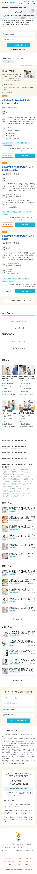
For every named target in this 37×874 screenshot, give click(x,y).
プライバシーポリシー (22, 847)
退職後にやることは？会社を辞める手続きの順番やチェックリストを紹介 (22, 535)
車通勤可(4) (5, 483)
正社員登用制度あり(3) (18, 488)
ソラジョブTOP (5, 7)
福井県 (20, 7)
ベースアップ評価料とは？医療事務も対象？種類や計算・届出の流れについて (22, 632)
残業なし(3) (30, 488)
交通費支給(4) (6, 473)
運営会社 (29, 844)
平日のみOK (28, 143)
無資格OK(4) (25, 476)
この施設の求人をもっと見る (18, 300)
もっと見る (5, 26)
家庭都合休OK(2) (17, 490)
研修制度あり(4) (29, 479)
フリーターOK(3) (20, 486)
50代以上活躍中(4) (7, 474)
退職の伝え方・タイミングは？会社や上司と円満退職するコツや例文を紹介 (22, 545)
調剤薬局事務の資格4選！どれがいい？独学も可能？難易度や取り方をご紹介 (21, 669)
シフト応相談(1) (6, 493)
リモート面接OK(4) (28, 483)
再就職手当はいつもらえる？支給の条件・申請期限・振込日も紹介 (21, 554)
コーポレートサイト (8, 858)
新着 (4, 212)
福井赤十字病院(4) (7, 455)
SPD (5, 421)
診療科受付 (5, 214)
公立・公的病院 (8, 92)
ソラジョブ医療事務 (14, 7)
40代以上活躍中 (19, 143)
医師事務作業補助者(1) (16, 449)
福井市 (25, 7)
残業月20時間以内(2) (8, 491)
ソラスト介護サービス (25, 858)
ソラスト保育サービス (9, 861)
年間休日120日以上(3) (8, 486)
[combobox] (18, 703)
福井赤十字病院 (8, 71)
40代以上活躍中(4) (26, 473)
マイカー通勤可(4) (24, 469)
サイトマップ (16, 850)
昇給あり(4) (5, 479)
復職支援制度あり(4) (16, 483)
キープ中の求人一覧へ (19, 328)
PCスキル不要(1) (27, 495)
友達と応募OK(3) (7, 488)
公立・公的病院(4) (7, 469)
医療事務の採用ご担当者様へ (27, 850)
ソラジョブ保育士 (24, 865)
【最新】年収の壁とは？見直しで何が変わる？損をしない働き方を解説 (22, 517)
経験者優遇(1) (6, 497)
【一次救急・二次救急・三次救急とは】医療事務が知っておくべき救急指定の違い (22, 642)
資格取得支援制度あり (8, 143)
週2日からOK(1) (26, 493)
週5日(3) (24, 485)
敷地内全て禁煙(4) (25, 471)
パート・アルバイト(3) (8, 461)
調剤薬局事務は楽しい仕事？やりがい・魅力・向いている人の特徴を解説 (22, 526)
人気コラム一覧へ (18, 680)
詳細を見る (25, 155)
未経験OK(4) (6, 478)
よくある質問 (12, 847)
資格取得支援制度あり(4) (17, 479)
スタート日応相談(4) (25, 478)
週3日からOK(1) (16, 493)
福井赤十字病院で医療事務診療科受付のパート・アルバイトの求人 (18, 168)
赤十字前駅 (16, 87)
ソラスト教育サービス (25, 861)
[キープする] (7, 156)
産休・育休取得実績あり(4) (19, 481)
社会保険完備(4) (7, 481)
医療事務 (8, 174)
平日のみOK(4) (15, 473)
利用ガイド (23, 844)
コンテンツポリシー (6, 850)
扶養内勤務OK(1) (15, 497)
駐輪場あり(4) (15, 471)
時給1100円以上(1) (19, 491)
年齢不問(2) (26, 490)
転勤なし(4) (5, 485)
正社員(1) (18, 461)
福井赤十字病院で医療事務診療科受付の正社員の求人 (18, 237)
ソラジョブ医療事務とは (13, 844)
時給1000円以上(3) (15, 485)
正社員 (8, 248)
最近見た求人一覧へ (19, 348)
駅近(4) (30, 481)
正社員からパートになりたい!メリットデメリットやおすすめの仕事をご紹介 (22, 650)
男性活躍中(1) (17, 495)
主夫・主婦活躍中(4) (19, 474)
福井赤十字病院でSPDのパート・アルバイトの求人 (9, 412)
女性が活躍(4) (14, 478)
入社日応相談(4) (16, 476)
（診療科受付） (15, 174)
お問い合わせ (5, 847)
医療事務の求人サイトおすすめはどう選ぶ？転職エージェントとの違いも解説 (22, 508)
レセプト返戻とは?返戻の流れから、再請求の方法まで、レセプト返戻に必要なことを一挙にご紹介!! (22, 660)
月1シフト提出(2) (7, 490)
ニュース (4, 844)
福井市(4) (5, 443)
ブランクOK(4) (6, 476)
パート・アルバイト (12, 112)
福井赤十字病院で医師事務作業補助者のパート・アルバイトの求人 (18, 101)
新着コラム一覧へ (18, 619)
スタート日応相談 (7, 278)
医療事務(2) (5, 449)
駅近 (8, 212)
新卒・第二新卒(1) (7, 495)
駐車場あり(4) (6, 471)
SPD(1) (25, 449)
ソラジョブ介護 (7, 865)
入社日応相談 (14, 212)
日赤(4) (16, 469)
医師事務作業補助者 (12, 107)
